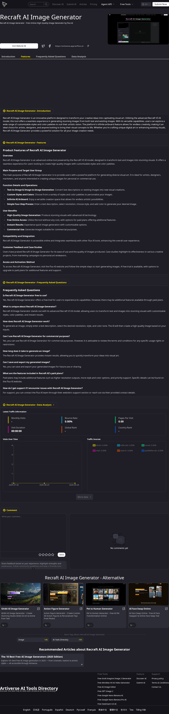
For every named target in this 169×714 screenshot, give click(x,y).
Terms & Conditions (160, 682)
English (26, 709)
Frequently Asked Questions (51, 56)
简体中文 (102, 709)
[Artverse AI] (4, 4)
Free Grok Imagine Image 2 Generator (114, 678)
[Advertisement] (84, 81)
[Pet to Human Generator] (106, 594)
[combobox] (146, 4)
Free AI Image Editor (107, 687)
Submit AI (71, 4)
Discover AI (58, 4)
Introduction (8, 56)
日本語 (36, 709)
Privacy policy (158, 678)
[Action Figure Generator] (63, 594)
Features (25, 56)
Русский (81, 709)
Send (61, 554)
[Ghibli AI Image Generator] (21, 594)
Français (92, 709)
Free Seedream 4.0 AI (107, 704)
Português (47, 709)
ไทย (131, 709)
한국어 (124, 709)
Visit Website (18, 46)
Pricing (93, 4)
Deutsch (70, 709)
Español (59, 709)
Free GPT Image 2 (105, 691)
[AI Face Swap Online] (148, 594)
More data (83, 497)
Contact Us (156, 687)
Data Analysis (79, 56)
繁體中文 (114, 709)
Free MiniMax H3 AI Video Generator (114, 682)
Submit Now (161, 4)
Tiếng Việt (141, 709)
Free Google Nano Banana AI (110, 695)
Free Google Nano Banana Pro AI (112, 699)
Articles (83, 4)
